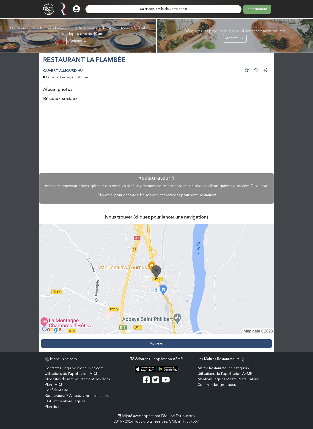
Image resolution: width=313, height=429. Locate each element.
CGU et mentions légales (65, 401)
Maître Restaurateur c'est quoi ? (224, 368)
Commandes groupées (217, 385)
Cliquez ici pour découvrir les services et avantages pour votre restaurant (156, 195)
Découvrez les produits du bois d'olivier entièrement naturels (234, 34)
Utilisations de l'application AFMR (225, 374)
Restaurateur (257, 9)
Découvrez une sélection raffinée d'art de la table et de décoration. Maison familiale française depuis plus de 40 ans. (78, 35)
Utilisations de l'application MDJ (71, 374)
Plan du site (54, 407)
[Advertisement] (156, 137)
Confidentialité (56, 390)
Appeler (157, 343)
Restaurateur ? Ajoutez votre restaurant (77, 396)
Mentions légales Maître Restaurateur (228, 379)
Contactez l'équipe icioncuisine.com (74, 368)
